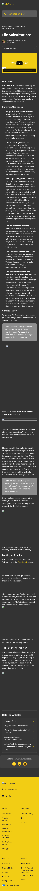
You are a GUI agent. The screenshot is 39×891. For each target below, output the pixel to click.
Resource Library (27, 814)
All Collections (7, 26)
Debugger (5, 848)
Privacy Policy (7, 880)
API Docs (24, 822)
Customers (6, 864)
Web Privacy (6, 814)
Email (23, 879)
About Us (5, 876)
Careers (5, 872)
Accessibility (6, 825)
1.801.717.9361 (26, 864)
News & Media (7, 868)
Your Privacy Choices (12, 885)
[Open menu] (35, 4)
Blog (22, 818)
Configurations (20, 26)
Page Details (23, 562)
